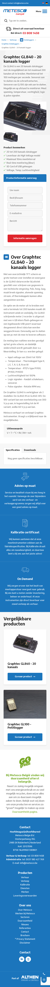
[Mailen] (44, 979)
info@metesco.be (28, 863)
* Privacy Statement (25, 939)
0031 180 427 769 (35, 859)
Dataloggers (29, 40)
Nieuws (25, 924)
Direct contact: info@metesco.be (15, 3)
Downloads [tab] (30, 450)
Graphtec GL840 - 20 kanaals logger (16, 47)
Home (4, 40)
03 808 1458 (31, 33)
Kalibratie (25, 884)
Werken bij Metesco (25, 913)
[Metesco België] (15, 11)
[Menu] (41, 11)
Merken (25, 892)
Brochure (25, 935)
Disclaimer (25, 942)
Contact (25, 931)
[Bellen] (44, 973)
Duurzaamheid (25, 920)
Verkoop (13, 40)
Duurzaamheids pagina (24, 811)
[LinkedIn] (21, 959)
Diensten (25, 888)
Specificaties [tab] (13, 450)
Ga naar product (24, 676)
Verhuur (25, 877)
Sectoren (25, 917)
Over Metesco (25, 909)
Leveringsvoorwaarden (25, 895)
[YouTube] (28, 959)
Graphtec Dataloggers (11, 44)
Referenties (25, 928)
